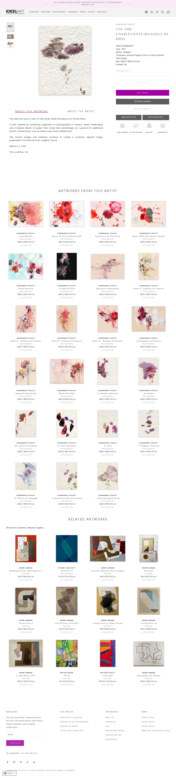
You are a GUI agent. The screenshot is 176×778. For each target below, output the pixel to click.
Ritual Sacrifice (25, 289)
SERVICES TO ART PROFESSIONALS (74, 722)
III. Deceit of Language (25, 498)
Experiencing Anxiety (25, 393)
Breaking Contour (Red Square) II (26, 571)
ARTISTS (91, 12)
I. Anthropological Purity (108, 498)
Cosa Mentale (25, 236)
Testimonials (111, 739)
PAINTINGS (46, 12)
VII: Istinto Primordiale (26, 446)
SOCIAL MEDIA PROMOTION (71, 731)
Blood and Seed (67, 393)
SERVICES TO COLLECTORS (71, 717)
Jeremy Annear (25, 568)
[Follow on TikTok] (27, 762)
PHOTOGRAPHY (59, 12)
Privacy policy (148, 722)
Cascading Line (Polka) (148, 676)
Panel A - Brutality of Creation (108, 341)
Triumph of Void (67, 289)
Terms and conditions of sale (156, 731)
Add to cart (142, 83)
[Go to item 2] (10, 36)
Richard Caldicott (67, 568)
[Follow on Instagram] (14, 762)
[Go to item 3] (10, 44)
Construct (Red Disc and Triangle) (107, 571)
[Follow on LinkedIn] (34, 762)
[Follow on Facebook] (7, 762)
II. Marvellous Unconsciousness (67, 498)
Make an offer (128, 117)
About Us (110, 717)
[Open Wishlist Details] (157, 12)
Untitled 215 (67, 571)
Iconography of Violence (148, 341)
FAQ (107, 726)
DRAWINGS (73, 12)
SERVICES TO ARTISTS (69, 726)
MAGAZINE (102, 12)
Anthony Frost (107, 673)
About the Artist (81, 111)
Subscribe (15, 743)
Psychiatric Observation (107, 289)
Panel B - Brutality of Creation (67, 341)
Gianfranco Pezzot (125, 24)
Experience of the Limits (107, 236)
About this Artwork (31, 111)
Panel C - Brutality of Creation (26, 341)
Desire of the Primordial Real (67, 236)
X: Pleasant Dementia (107, 393)
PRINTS (83, 12)
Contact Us (111, 722)
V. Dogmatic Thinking (148, 446)
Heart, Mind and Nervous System (149, 236)
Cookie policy (148, 726)
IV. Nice (108, 446)
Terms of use (148, 717)
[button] (9, 773)
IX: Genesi (149, 393)
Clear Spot (108, 676)
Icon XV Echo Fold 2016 (66, 623)
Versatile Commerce (66, 770)
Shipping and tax (113, 735)
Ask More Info (155, 117)
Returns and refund (115, 731)
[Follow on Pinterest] (21, 762)
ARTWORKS (34, 12)
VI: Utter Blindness (67, 446)
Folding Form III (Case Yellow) (108, 623)
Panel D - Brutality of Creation (148, 289)
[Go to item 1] (10, 27)
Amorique (148, 571)
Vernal (67, 676)
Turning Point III (149, 623)
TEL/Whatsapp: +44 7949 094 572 (21, 753)
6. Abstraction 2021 (25, 676)
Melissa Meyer (66, 673)
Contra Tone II (26, 623)
